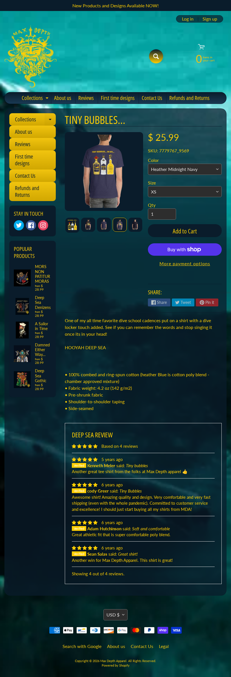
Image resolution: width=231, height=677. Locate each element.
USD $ (112, 614)
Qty (152, 205)
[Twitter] (19, 225)
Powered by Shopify (116, 665)
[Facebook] (31, 225)
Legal (164, 646)
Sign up (210, 19)
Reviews (86, 98)
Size (152, 182)
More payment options (184, 263)
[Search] (156, 56)
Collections (36, 99)
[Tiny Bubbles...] (72, 225)
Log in (188, 19)
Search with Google (82, 646)
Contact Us (152, 98)
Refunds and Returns (189, 98)
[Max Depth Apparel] (31, 56)
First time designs (118, 98)
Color (153, 160)
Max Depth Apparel (113, 661)
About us (62, 98)
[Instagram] (43, 225)
